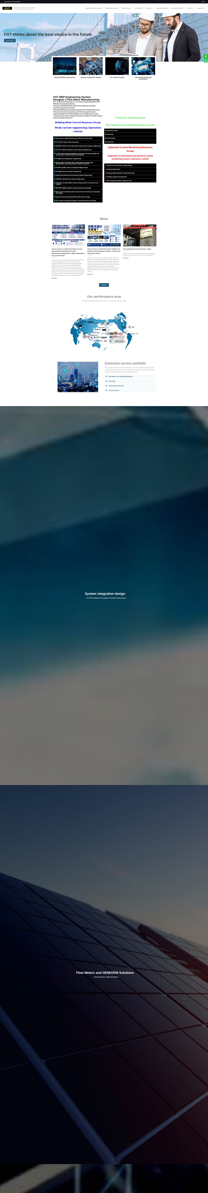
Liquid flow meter (112, 130)
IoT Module (110, 142)
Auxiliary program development (117, 177)
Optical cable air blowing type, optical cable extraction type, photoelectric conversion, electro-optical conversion (74, 163)
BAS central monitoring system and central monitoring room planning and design (78, 192)
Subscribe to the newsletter (12, 1)
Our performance (162, 8)
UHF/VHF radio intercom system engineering (70, 179)
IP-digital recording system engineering (68, 158)
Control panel (111, 138)
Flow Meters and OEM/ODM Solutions (121, 376)
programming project (113, 169)
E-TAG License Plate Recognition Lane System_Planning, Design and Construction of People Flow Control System (77, 154)
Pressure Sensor (114, 390)
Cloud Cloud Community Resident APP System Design (73, 197)
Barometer (110, 134)
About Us (149, 8)
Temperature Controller (116, 386)
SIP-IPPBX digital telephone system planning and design (73, 188)
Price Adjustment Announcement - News (137, 249)
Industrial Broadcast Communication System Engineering (74, 175)
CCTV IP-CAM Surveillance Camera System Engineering (73, 150)
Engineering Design (111, 8)
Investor (190, 8)
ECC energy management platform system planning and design (76, 200)
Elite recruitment (177, 8)
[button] (78, 138)
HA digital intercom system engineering (68, 171)
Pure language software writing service (119, 180)
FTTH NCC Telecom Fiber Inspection (67, 142)
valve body (112, 381)
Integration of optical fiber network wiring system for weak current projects (77, 183)
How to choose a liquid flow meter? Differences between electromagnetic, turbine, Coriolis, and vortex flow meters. (103, 251)
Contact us (200, 8)
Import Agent (126, 8)
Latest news (138, 8)
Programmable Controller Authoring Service (121, 173)
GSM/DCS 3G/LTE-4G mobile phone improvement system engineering (78, 146)
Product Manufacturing (93, 8)
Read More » (55, 278)
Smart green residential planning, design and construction (74, 138)
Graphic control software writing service (119, 165)
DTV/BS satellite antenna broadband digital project (72, 167)
